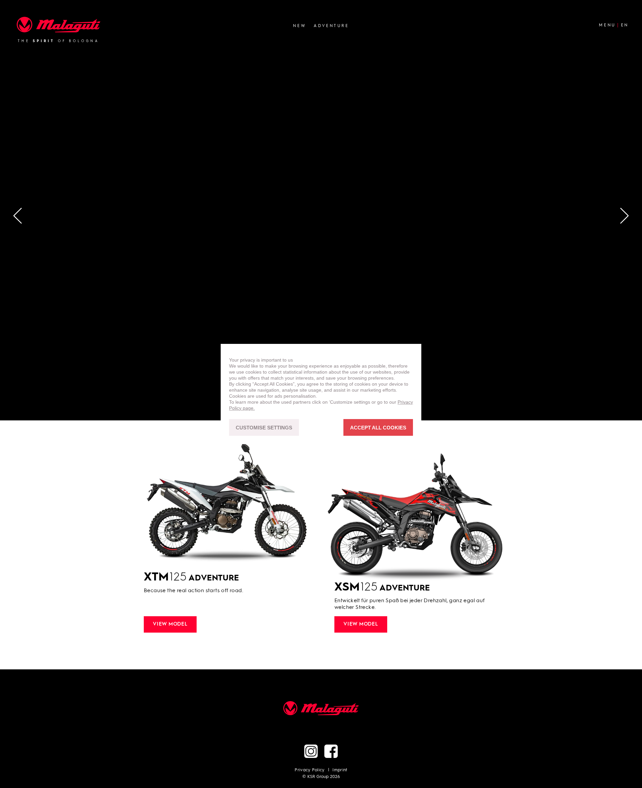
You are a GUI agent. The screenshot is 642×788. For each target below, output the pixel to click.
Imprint (339, 770)
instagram (311, 751)
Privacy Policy (310, 770)
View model (170, 624)
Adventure (331, 26)
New (299, 26)
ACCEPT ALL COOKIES (378, 427)
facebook (331, 751)
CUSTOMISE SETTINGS (264, 427)
